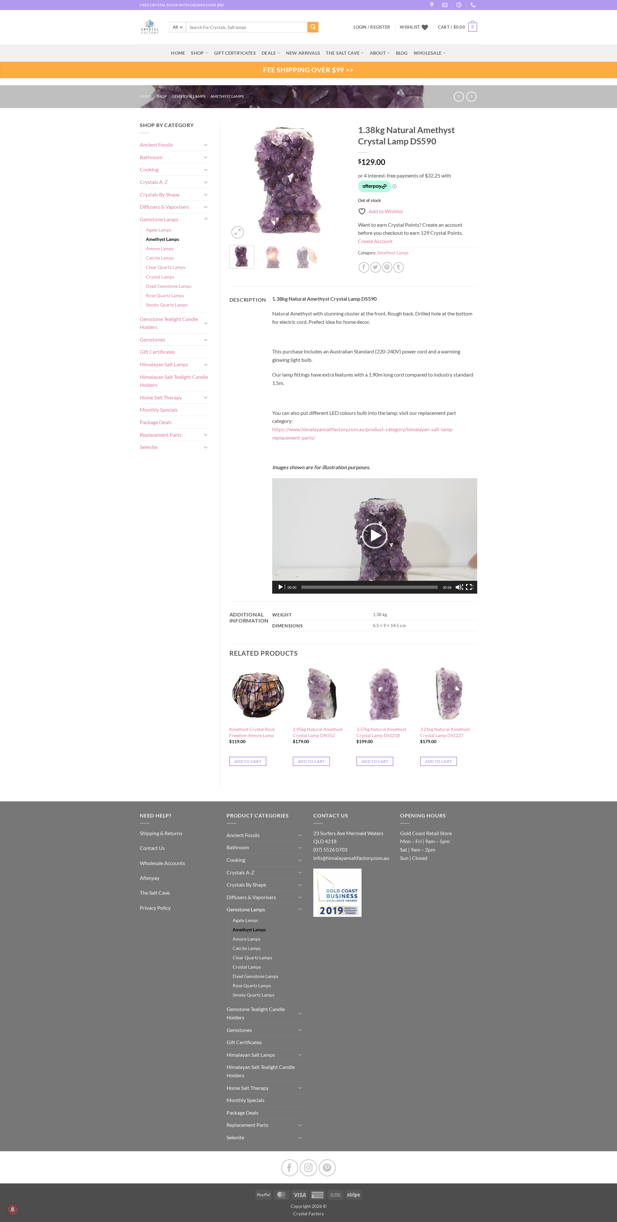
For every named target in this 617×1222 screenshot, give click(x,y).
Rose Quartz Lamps (165, 295)
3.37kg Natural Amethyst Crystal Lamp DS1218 (381, 732)
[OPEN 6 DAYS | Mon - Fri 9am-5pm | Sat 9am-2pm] (459, 5)
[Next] (338, 180)
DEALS (269, 53)
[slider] (369, 587)
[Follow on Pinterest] (327, 1167)
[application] (374, 536)
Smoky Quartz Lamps (167, 304)
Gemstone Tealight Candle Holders (169, 323)
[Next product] (459, 97)
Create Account (375, 241)
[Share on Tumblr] (398, 267)
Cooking (149, 169)
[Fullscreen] (469, 587)
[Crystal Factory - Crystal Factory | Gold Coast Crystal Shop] (150, 27)
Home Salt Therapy (161, 397)
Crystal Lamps (160, 276)
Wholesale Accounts (162, 863)
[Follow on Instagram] (308, 1167)
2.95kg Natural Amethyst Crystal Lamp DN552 (318, 732)
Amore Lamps (160, 248)
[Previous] (240, 180)
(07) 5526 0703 (330, 849)
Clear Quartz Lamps (165, 267)
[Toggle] (206, 145)
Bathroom (151, 157)
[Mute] (459, 587)
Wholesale (428, 53)
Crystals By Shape (159, 194)
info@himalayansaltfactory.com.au (351, 858)
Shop (197, 53)
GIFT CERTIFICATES (235, 53)
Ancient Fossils (156, 144)
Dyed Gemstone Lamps (169, 286)
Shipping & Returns (161, 833)
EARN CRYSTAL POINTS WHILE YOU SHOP (177, 5)
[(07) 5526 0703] (473, 5)
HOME (178, 53)
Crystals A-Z (154, 182)
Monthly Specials (159, 409)
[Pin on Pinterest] (387, 267)
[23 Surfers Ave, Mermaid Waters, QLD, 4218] (432, 5)
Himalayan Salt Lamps (164, 364)
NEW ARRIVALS (303, 53)
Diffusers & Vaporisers (164, 207)
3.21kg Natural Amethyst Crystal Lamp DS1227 (445, 732)
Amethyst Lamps (227, 96)
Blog (402, 53)
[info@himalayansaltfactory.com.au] (445, 5)
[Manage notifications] (12, 1209)
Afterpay (149, 878)
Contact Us (152, 848)
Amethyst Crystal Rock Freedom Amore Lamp (252, 732)
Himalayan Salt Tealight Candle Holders (174, 381)
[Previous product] (471, 97)
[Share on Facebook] (364, 267)
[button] (457, 27)
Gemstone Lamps (188, 96)
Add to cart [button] (247, 761)
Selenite (148, 447)
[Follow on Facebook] (289, 1167)
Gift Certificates (157, 352)
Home (146, 96)
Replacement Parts (161, 435)
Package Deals (156, 422)
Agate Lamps (158, 230)
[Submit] (313, 27)
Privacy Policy (155, 908)
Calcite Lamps (160, 257)
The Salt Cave (155, 892)
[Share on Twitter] (375, 267)
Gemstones (152, 339)
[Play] (281, 587)
